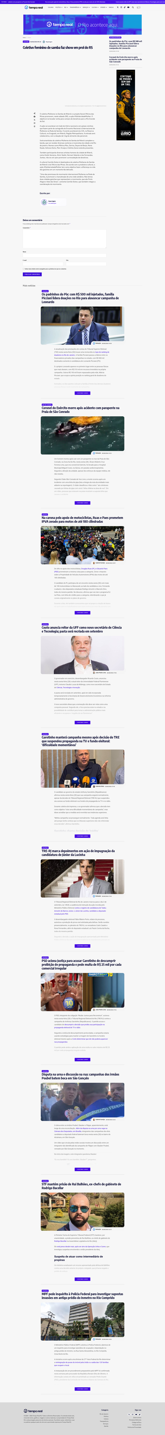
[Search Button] (133, 7)
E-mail (25, 260)
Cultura (94, 7)
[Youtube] (136, 1414)
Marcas (111, 7)
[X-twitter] (129, 1414)
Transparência (74, 7)
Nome (24, 252)
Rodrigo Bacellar (60, 1241)
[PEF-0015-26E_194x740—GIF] (125, 105)
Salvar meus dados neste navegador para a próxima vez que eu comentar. (45, 269)
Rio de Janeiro (47, 405)
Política (58, 7)
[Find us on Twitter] (118, 7)
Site (67, 260)
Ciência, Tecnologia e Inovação (68, 687)
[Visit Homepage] (33, 7)
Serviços (85, 7)
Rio (65, 7)
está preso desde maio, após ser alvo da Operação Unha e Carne (81, 1247)
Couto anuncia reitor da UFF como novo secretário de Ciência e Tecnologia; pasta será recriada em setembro (76, 2)
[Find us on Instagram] (121, 7)
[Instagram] (132, 1414)
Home (24, 37)
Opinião (102, 7)
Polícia (44, 514)
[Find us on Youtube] (128, 7)
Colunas (50, 7)
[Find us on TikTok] (124, 7)
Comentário (27, 228)
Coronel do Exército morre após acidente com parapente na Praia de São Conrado (125, 59)
